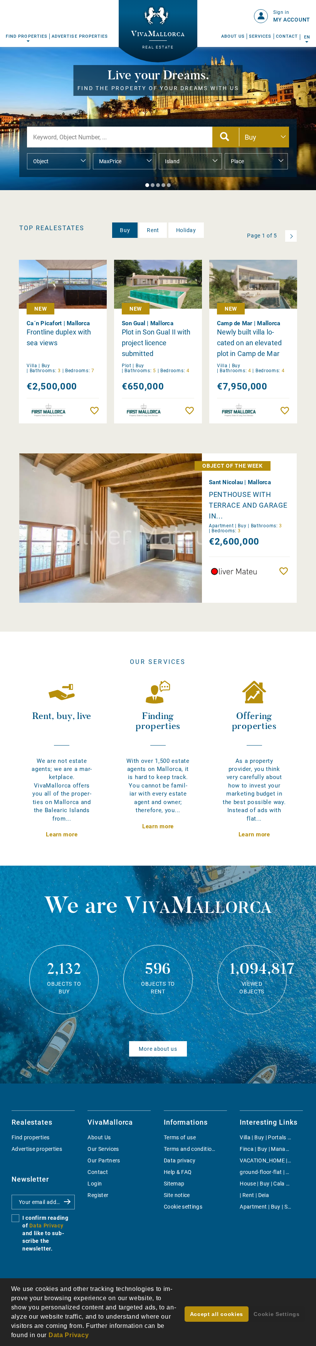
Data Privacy (46, 1225)
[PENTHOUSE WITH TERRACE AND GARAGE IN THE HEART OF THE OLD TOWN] (131, 528)
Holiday (186, 230)
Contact (287, 36)
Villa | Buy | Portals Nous (270, 1137)
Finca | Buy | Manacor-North (274, 1149)
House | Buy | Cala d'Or (268, 1183)
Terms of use (180, 1137)
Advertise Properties (80, 36)
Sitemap (174, 1183)
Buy (125, 230)
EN (307, 37)
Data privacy (179, 1160)
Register (97, 1195)
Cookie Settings (277, 1314)
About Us (233, 36)
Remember (96, 410)
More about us (158, 1049)
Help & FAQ (178, 1172)
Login (94, 1183)
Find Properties (26, 36)
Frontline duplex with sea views (59, 337)
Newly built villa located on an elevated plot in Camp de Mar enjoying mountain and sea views (252, 343)
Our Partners (103, 1160)
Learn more (61, 834)
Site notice (177, 1195)
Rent (153, 230)
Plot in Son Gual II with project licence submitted (156, 343)
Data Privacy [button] (69, 1335)
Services (260, 36)
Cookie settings (183, 1207)
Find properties (30, 1137)
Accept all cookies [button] (217, 1314)
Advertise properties (37, 1149)
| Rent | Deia (254, 1195)
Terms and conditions (191, 1149)
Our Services (103, 1149)
